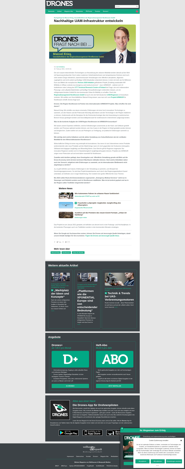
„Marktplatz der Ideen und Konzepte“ (60, 293)
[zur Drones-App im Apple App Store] (93, 432)
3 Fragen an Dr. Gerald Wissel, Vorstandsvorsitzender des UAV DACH (87, 286)
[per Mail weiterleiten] (68, 242)
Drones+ (105, 11)
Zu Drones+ (70, 386)
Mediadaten (114, 456)
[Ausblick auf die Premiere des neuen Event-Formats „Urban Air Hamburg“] (67, 215)
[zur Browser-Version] (116, 432)
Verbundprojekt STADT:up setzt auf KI (87, 196)
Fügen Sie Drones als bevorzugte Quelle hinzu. (102, 236)
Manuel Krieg (56, 252)
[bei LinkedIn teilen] (60, 242)
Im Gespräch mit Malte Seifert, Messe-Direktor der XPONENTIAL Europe (60, 285)
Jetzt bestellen (114, 386)
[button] (181, 440)
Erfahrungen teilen (81, 217)
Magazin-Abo (68, 11)
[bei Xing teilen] (63, 242)
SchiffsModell (100, 466)
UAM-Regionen (112, 95)
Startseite (51, 11)
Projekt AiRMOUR (117, 97)
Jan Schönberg (60, 67)
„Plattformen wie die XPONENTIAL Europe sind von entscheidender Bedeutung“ (87, 300)
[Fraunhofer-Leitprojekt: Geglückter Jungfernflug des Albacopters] (67, 205)
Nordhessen (66, 252)
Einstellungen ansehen (174, 461)
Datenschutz (80, 456)
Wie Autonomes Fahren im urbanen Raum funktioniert (97, 193)
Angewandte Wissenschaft (83, 207)
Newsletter (79, 11)
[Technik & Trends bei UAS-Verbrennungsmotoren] (119, 280)
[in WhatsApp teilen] (66, 242)
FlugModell (90, 466)
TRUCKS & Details (112, 466)
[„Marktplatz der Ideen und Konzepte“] (60, 277)
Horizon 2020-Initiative (86, 82)
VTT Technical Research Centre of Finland (90, 87)
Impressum (70, 456)
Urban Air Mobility (78, 252)
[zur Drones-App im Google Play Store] (69, 432)
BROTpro (64, 466)
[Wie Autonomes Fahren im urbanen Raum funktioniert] (67, 195)
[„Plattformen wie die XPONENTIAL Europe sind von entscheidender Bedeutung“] (87, 278)
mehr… (53, 311)
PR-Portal (89, 11)
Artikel (59, 11)
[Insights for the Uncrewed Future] (59, 3)
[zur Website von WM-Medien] (92, 449)
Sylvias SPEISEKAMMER (77, 466)
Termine (97, 11)
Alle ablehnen (157, 461)
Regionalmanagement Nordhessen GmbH (69, 95)
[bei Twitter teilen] (57, 242)
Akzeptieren (142, 461)
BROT (57, 466)
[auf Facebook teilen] (54, 242)
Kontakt (88, 456)
